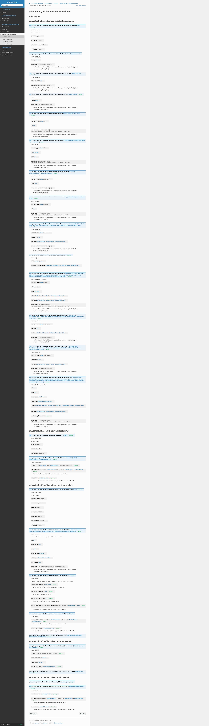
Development (5, 26)
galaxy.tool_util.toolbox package (69, 3)
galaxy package (6, 36)
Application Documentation (9, 34)
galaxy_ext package (7, 39)
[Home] (29, 3)
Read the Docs (58, 723)
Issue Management (6, 54)
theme (45, 723)
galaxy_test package (8, 41)
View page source (80, 5)
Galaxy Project (12, 2)
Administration (5, 18)
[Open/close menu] (0, 12)
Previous (33, 713)
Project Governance (7, 50)
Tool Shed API (5, 31)
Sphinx (37, 723)
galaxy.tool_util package (51, 3)
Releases (4, 12)
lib (32, 3)
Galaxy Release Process (7, 52)
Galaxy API (4, 29)
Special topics (5, 20)
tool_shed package (7, 44)
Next (81, 713)
